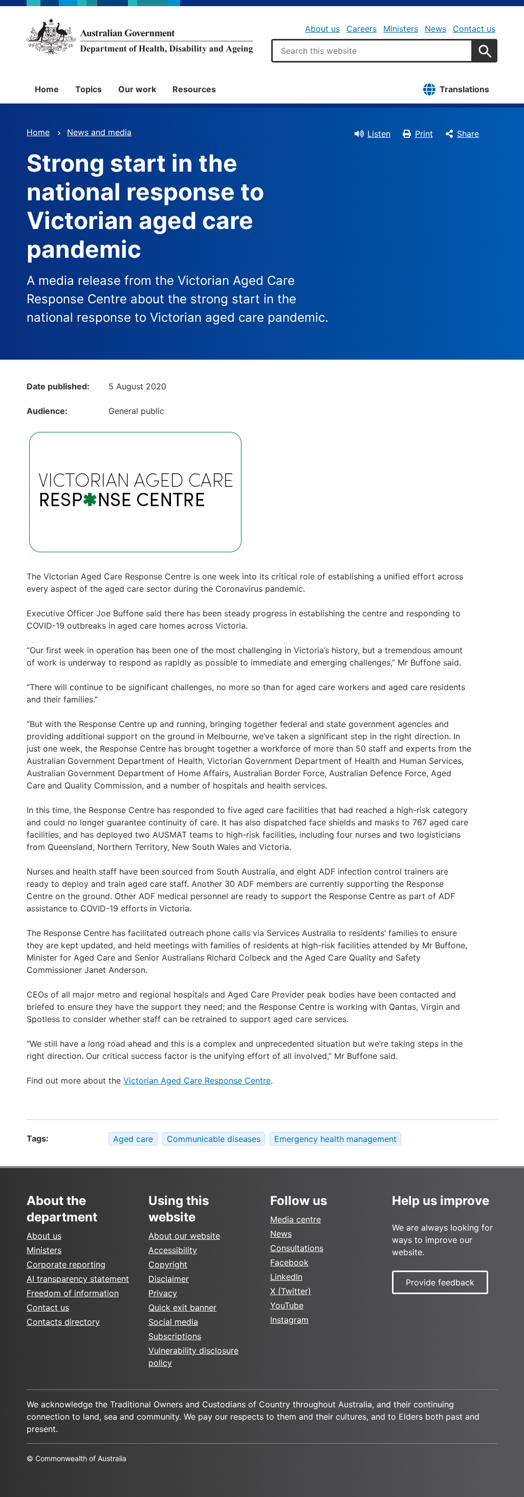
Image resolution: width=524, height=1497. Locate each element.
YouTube (286, 1305)
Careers (361, 29)
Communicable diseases (213, 1139)
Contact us (474, 29)
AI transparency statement (78, 1279)
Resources (194, 89)
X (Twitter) (290, 1291)
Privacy (162, 1293)
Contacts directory (63, 1322)
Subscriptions (174, 1336)
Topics (88, 89)
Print (424, 134)
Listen (378, 134)
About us (322, 29)
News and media (99, 132)
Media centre (295, 1219)
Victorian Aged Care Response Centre (197, 1080)
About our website (184, 1236)
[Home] (140, 36)
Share (468, 134)
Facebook (289, 1262)
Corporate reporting (66, 1264)
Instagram (289, 1320)
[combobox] (372, 51)
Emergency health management (335, 1139)
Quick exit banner (182, 1307)
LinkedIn (286, 1277)
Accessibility (172, 1250)
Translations (464, 89)
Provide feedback (440, 1282)
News (435, 29)
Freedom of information (73, 1293)
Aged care (133, 1139)
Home (47, 89)
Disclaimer (168, 1279)
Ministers (400, 29)
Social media (173, 1322)
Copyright (167, 1264)
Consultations (296, 1248)
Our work (137, 89)
